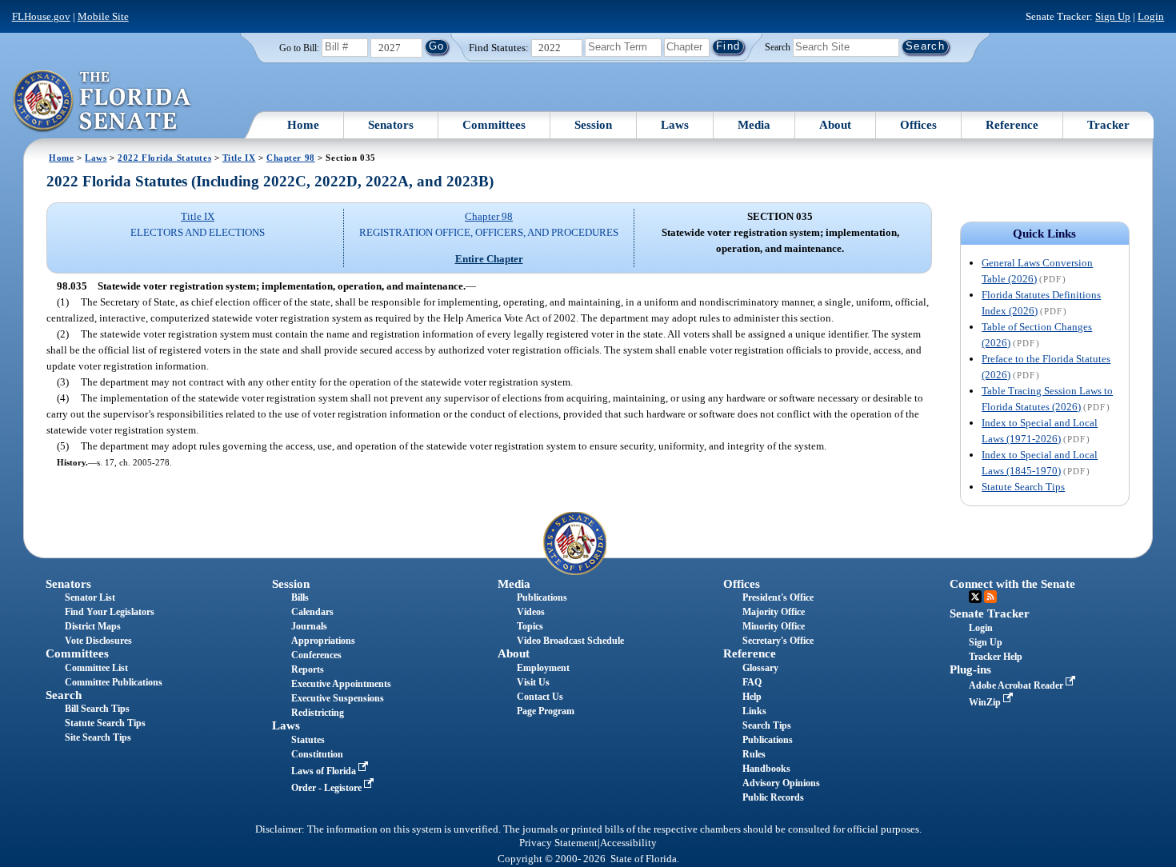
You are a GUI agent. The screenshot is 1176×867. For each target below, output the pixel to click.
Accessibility (628, 843)
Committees (494, 124)
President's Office (778, 597)
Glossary (760, 667)
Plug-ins (970, 669)
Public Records (773, 797)
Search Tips (766, 725)
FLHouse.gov (41, 16)
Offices (918, 124)
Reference (1012, 124)
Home (303, 124)
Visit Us (533, 682)
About (835, 124)
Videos (531, 611)
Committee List (96, 667)
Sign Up (1112, 16)
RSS (990, 596)
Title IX (239, 157)
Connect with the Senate (1012, 583)
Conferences (316, 655)
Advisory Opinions (781, 783)
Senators (391, 124)
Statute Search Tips (1023, 487)
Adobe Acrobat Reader (1017, 685)
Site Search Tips (98, 737)
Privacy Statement (558, 843)
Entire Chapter (489, 259)
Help (752, 696)
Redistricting (317, 712)
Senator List (90, 597)
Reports (307, 669)
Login (1151, 16)
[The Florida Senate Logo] (103, 101)
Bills (300, 597)
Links (754, 711)
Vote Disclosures (98, 640)
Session (593, 124)
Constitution (317, 754)
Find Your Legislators (109, 611)
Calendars (312, 611)
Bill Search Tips (97, 708)
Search (777, 46)
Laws (675, 124)
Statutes (308, 739)
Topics (530, 626)
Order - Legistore (327, 787)
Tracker (1108, 124)
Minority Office (773, 626)
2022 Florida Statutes (164, 157)
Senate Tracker (990, 613)
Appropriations (323, 640)
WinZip (986, 702)
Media (754, 124)
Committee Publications (113, 682)
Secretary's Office (778, 640)
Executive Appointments (341, 683)
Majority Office (773, 611)
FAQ (752, 682)
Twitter (975, 596)
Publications (542, 597)
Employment (543, 667)
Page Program (545, 711)
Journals (309, 626)
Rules (754, 754)
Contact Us (540, 696)
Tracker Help (995, 656)
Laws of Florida (324, 771)
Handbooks (766, 768)
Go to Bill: (299, 48)
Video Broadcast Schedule (570, 640)
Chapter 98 (290, 157)
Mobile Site (103, 16)
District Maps (93, 626)
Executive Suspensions (337, 698)
